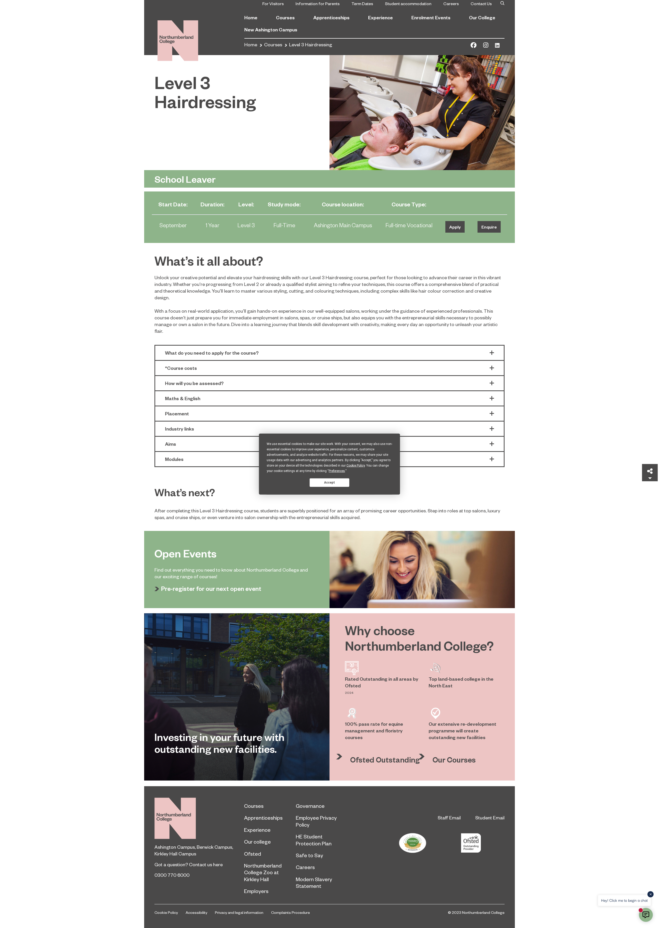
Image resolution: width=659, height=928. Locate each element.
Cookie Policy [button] (355, 465)
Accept (329, 482)
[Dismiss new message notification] (650, 894)
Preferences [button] (337, 471)
